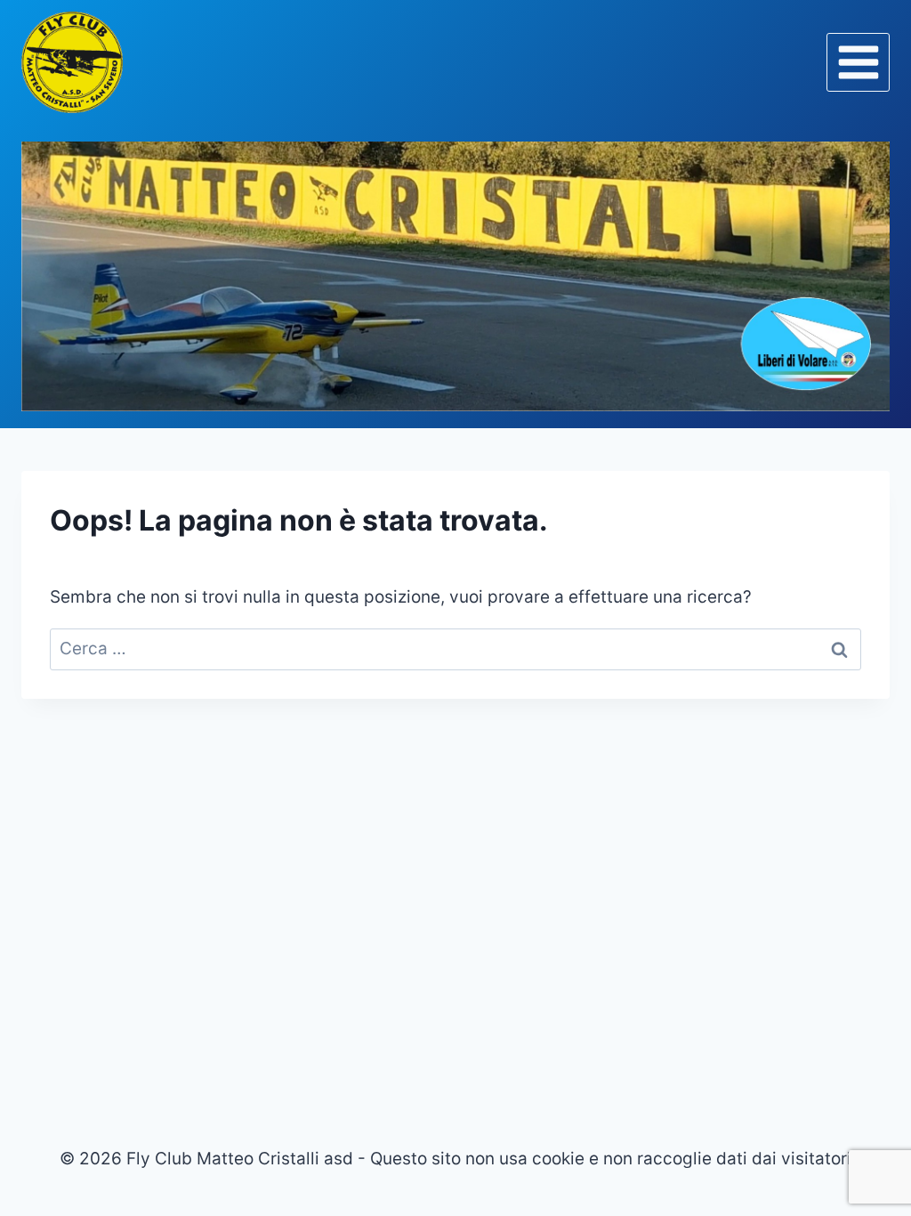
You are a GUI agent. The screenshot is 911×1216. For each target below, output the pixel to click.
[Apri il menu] (858, 62)
